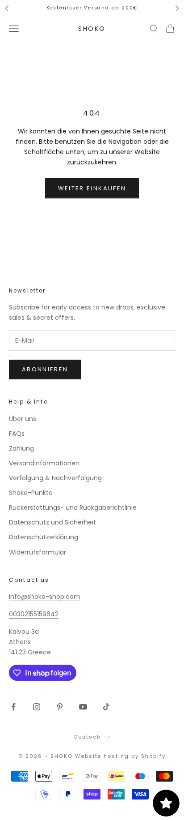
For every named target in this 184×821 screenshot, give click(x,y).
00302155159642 (34, 614)
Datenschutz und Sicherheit (52, 522)
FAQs (17, 433)
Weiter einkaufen (92, 188)
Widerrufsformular (37, 552)
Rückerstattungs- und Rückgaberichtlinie (73, 507)
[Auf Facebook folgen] (13, 706)
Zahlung (21, 448)
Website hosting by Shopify (120, 756)
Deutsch (87, 736)
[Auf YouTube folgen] (83, 706)
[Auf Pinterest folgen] (59, 706)
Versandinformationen (44, 463)
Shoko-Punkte (31, 492)
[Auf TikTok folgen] (106, 706)
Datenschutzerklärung (43, 537)
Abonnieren (45, 369)
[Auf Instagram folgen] (36, 706)
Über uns (22, 418)
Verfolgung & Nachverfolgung (55, 477)
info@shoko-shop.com (44, 596)
